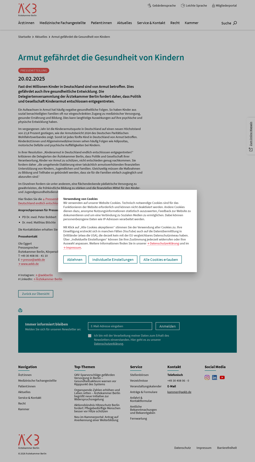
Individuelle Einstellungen (113, 259)
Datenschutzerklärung (164, 243)
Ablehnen (74, 259)
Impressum (73, 247)
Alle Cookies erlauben (160, 259)
